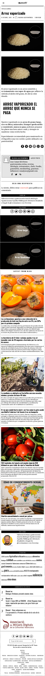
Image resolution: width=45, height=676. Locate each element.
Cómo (28, 563)
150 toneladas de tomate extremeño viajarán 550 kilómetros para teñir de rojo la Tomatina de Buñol (20, 464)
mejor (23, 567)
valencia (37, 574)
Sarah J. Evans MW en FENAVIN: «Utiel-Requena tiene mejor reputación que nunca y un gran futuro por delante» (23, 603)
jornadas (14, 567)
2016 (3, 556)
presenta (16, 571)
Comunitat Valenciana (12, 563)
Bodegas (3, 560)
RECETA (26, 570)
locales (19, 567)
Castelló (24, 560)
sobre (21, 576)
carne (14, 560)
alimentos (36, 556)
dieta (31, 563)
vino (9, 579)
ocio (41, 567)
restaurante (34, 570)
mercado (33, 566)
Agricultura (14, 556)
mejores (27, 567)
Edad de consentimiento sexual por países (16, 516)
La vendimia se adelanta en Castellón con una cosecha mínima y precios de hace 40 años (21, 394)
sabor (15, 576)
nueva (38, 566)
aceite (7, 556)
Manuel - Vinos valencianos (15, 610)
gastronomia (6, 566)
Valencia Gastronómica (25, 17)
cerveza (28, 560)
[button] (33, 641)
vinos (13, 579)
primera (22, 571)
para (6, 570)
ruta (11, 575)
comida (3, 564)
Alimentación (28, 557)
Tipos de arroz (6, 9)
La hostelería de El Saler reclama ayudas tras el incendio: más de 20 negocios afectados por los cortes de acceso (21, 340)
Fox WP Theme (33, 645)
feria (35, 564)
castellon (19, 560)
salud (18, 576)
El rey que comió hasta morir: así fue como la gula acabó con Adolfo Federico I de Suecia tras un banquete (22, 411)
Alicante (22, 556)
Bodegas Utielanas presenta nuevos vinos (19, 594)
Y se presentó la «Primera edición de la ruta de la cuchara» (22, 613)
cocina (39, 560)
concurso (22, 563)
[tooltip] (22, 146)
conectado (24, 188)
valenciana (4, 580)
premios (11, 571)
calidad (9, 560)
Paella (2, 571)
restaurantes (5, 575)
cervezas (33, 560)
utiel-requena (27, 575)
